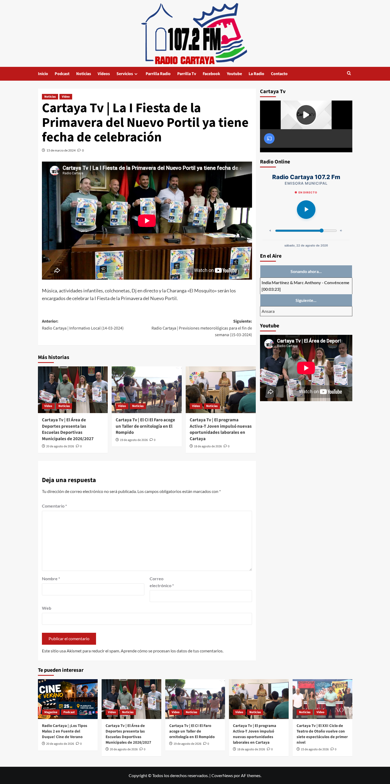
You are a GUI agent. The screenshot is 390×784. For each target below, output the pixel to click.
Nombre (51, 578)
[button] (349, 73)
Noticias (83, 74)
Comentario (54, 505)
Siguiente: (201, 328)
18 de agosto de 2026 (208, 446)
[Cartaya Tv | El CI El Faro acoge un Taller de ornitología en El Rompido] (147, 389)
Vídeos (104, 74)
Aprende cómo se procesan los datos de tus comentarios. (172, 650)
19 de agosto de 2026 (134, 440)
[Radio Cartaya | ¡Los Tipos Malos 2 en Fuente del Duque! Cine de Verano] (68, 699)
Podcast (62, 74)
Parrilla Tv (186, 74)
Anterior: (83, 324)
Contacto (279, 74)
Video (66, 96)
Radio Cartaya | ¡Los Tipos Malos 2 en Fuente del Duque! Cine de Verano (64, 731)
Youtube (234, 74)
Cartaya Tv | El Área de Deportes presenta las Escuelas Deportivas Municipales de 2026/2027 (68, 429)
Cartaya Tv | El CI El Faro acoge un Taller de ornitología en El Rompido (145, 426)
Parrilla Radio (158, 74)
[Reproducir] (306, 209)
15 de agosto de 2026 (315, 749)
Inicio (43, 74)
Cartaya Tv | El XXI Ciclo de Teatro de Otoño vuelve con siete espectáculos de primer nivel (322, 734)
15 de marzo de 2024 (61, 150)
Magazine (50, 712)
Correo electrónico (162, 582)
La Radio (256, 74)
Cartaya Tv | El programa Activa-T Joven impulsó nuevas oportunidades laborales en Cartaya (221, 429)
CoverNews (222, 775)
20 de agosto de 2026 (60, 446)
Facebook (211, 74)
